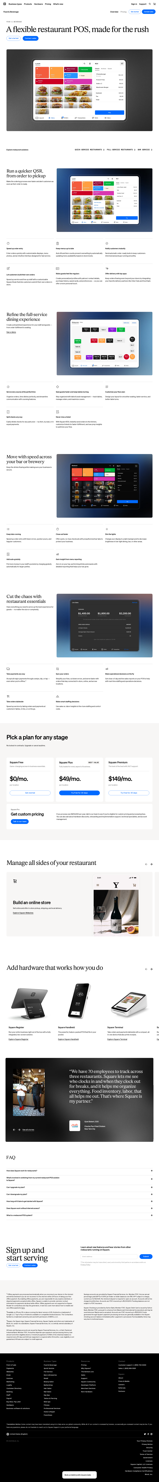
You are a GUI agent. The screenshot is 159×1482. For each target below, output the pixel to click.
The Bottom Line (87, 1372)
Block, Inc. (149, 1474)
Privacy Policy (85, 1264)
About (120, 1378)
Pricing (83, 1365)
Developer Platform (88, 1385)
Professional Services (52, 1408)
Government (148, 1458)
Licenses (149, 1461)
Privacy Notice (147, 1444)
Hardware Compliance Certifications (139, 1471)
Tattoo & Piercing (50, 1398)
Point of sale (11, 1365)
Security (149, 1447)
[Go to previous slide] (146, 864)
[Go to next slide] (151, 864)
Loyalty (9, 1385)
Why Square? (86, 1368)
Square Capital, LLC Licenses (142, 1464)
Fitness (46, 1405)
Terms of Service (146, 1454)
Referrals (121, 1388)
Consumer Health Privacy (143, 1468)
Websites (10, 1372)
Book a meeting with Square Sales (78, 1475)
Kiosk (8, 1375)
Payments (10, 1368)
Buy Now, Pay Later (13, 1402)
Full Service (48, 1372)
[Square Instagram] (151, 1434)
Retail (46, 1378)
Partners (121, 1391)
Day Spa (47, 1395)
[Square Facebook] (148, 1434)
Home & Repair (49, 1412)
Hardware (10, 1405)
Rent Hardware (86, 1392)
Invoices (9, 1378)
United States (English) (18, 1434)
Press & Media (123, 1381)
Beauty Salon (49, 1382)
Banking (9, 1392)
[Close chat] (93, 1475)
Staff (8, 1395)
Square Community (88, 1382)
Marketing (10, 1382)
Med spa (47, 1402)
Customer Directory (13, 1388)
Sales (83, 1375)
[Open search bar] (149, 4)
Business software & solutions (18, 1408)
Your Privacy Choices (145, 1441)
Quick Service (49, 1368)
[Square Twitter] (145, 1434)
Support (84, 1378)
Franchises (48, 1415)
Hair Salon (47, 1388)
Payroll (9, 1398)
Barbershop (48, 1385)
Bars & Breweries (50, 1375)
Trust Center (148, 1451)
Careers (121, 1384)
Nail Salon (47, 1392)
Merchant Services (88, 1388)
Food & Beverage (50, 1365)
